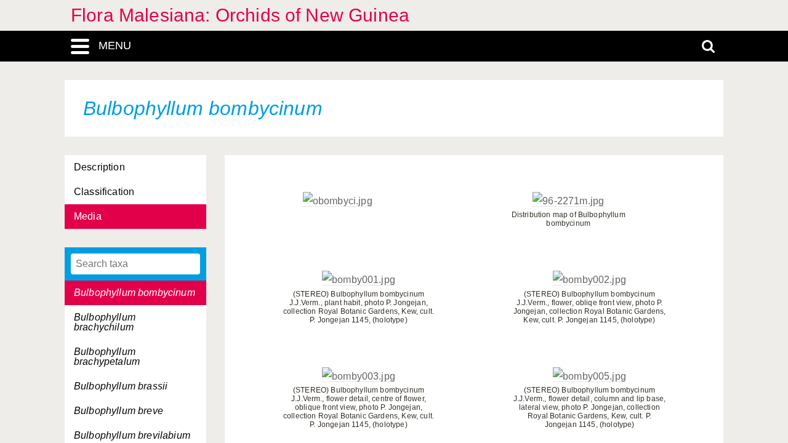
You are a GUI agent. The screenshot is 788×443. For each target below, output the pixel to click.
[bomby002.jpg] (589, 279)
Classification (104, 191)
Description (99, 167)
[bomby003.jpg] (358, 376)
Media (88, 216)
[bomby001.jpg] (358, 279)
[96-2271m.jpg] (568, 201)
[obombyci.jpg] (337, 201)
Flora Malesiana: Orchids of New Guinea (240, 15)
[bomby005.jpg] (589, 376)
